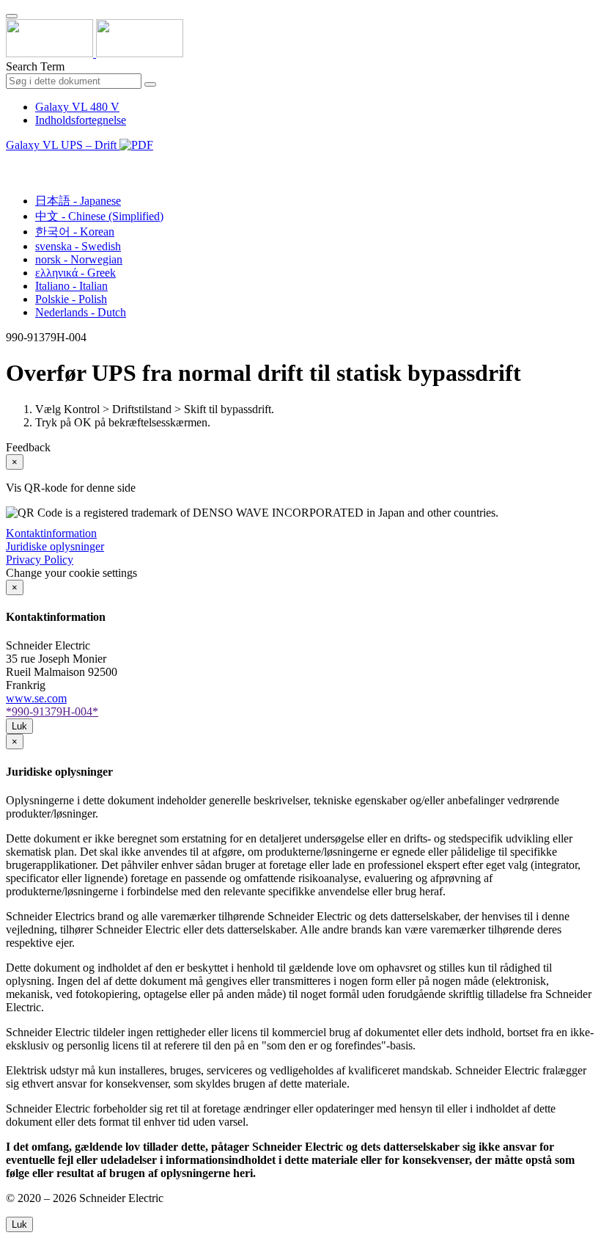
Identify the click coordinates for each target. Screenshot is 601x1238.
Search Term (35, 66)
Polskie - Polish (71, 299)
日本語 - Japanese (78, 200)
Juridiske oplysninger (55, 546)
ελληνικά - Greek (75, 272)
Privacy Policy (39, 559)
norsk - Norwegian (78, 259)
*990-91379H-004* (52, 711)
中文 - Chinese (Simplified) (99, 216)
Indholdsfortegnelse (80, 120)
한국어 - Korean (74, 231)
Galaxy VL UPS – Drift (62, 145)
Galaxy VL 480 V (77, 107)
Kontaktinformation (51, 533)
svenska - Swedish (78, 246)
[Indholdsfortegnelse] (12, 162)
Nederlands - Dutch (80, 312)
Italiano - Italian (71, 286)
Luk (19, 726)
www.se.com (36, 698)
